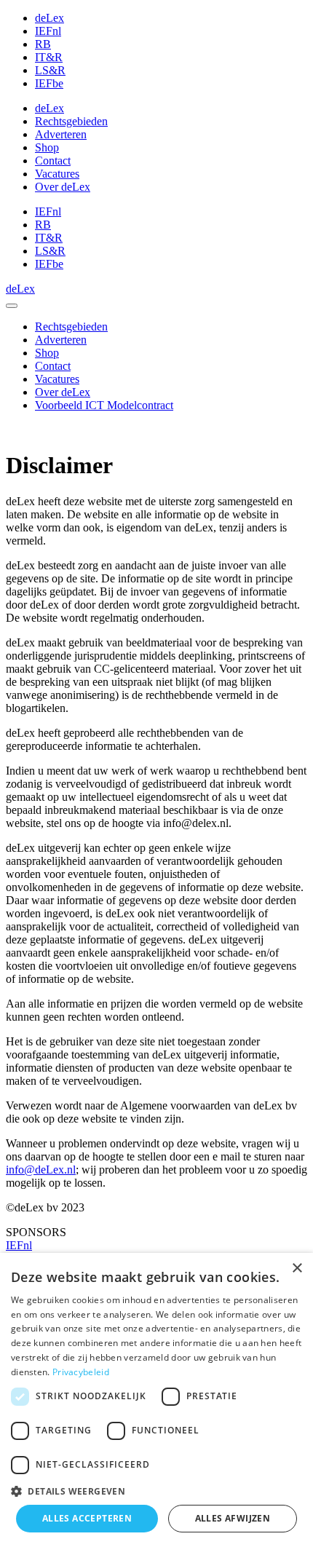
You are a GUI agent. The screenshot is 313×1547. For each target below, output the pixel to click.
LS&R (50, 70)
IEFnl (48, 31)
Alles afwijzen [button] (233, 1518)
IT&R (49, 57)
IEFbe (49, 83)
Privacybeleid (80, 1372)
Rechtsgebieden (71, 121)
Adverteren (61, 134)
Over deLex (62, 187)
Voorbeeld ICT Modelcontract (104, 405)
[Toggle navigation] (11, 306)
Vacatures (57, 173)
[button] (156, 1490)
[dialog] (156, 1400)
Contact (53, 160)
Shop (47, 147)
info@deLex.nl (41, 1169)
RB (43, 44)
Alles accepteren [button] (87, 1518)
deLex (49, 18)
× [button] (296, 1268)
